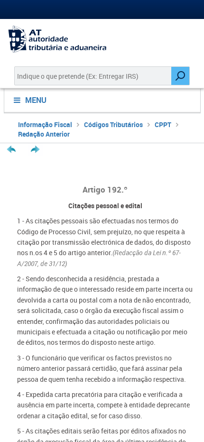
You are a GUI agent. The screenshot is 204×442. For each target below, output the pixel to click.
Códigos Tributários (113, 124)
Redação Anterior (44, 133)
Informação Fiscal (45, 124)
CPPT (163, 124)
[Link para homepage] (102, 39)
